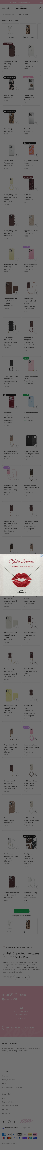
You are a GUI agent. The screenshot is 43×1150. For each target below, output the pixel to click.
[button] (21, 575)
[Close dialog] (41, 555)
